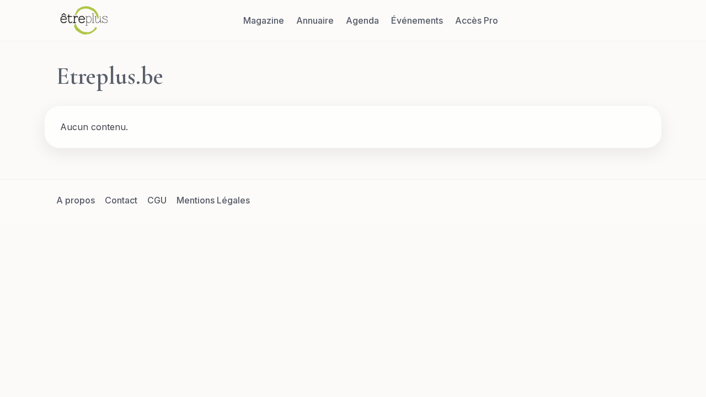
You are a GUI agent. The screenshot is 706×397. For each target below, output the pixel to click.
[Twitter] (586, 200)
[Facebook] (559, 200)
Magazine (263, 20)
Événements (417, 20)
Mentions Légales (213, 200)
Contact (121, 200)
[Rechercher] (639, 20)
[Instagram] (612, 200)
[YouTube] (639, 200)
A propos (75, 200)
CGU (157, 200)
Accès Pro (476, 20)
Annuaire (315, 20)
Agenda (362, 20)
